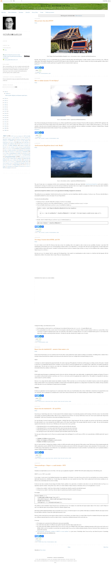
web (50, 73)
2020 (5, 104)
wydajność (9, 167)
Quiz (8, 158)
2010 (5, 126)
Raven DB (13, 158)
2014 (5, 117)
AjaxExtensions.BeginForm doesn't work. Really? (49, 145)
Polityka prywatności (50, 12)
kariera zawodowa (12, 150)
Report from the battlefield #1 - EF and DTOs (48, 408)
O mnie (41, 12)
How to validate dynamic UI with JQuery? (47, 80)
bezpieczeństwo (5, 142)
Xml (14, 167)
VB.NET (9, 164)
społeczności (18, 161)
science (4, 161)
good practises (49, 401)
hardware (9, 148)
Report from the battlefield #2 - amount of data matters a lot (52, 349)
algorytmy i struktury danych (9, 139)
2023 (5, 98)
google (6, 148)
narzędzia (25, 151)
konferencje (21, 150)
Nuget (7, 153)
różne (20, 160)
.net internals (19, 136)
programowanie (10, 156)
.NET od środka (27, 136)
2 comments (38, 72)
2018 (5, 109)
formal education (19, 147)
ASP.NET (43, 138)
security (8, 161)
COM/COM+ (26, 142)
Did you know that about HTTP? (44, 21)
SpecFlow (13, 161)
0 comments (38, 400)
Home (36, 22)
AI (21, 137)
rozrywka (26, 160)
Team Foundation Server (7, 163)
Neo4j (4, 153)
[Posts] (3, 50)
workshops (27, 166)
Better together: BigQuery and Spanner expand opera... (16, 95)
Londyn (6, 151)
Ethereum (4, 147)
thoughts (22, 163)
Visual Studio (16, 164)
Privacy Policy (35, 12)
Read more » (37, 64)
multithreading (18, 151)
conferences (12, 143)
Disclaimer (21, 12)
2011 (5, 124)
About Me (28, 12)
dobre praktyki (13, 145)
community (5, 143)
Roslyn (15, 160)
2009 (5, 128)
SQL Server (25, 161)
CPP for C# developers (24, 143)
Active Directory (16, 137)
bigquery (11, 142)
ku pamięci (28, 150)
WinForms (22, 166)
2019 (5, 107)
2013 (5, 119)
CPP (18, 143)
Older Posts (105, 547)
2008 (5, 130)
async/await (18, 140)
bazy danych (25, 140)
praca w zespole (7, 154)
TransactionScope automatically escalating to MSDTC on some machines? (53, 531)
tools (27, 163)
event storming (11, 147)
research (10, 160)
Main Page (3, 12)
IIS (13, 148)
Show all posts (78, 15)
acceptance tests (8, 137)
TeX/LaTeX (16, 163)
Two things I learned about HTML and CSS (47, 239)
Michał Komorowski (55, 5)
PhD (29, 153)
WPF (4, 167)
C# (15, 142)
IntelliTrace (17, 148)
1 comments (38, 137)
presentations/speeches (17, 154)
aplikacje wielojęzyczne (21, 139)
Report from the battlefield (61, 401)
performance (24, 153)
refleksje (19, 158)
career (20, 142)
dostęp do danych (24, 145)
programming (44, 73)
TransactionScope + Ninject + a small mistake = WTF (50, 465)
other (19, 153)
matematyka (12, 151)
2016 (5, 113)
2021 (5, 102)
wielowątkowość (10, 166)
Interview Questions (26, 148)
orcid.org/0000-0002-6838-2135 (11, 59)
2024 (5, 91)
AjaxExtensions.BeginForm (91, 184)
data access (42, 401)
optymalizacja (13, 153)
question (48, 59)
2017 (5, 111)
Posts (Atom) (42, 550)
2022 (5, 100)
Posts (6, 50)
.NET (40, 73)
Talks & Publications (12, 12)
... (19, 72)
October (7, 93)
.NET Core (13, 136)
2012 (5, 121)
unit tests (4, 164)
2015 (5, 115)
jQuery (47, 138)
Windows (16, 166)
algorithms (27, 137)
